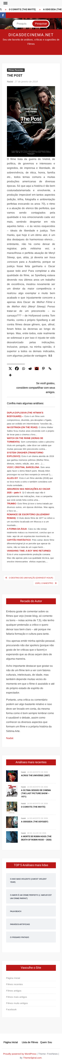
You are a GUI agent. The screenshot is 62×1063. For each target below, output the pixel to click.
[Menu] (5, 3)
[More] (10, 375)
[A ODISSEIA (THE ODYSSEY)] (12, 822)
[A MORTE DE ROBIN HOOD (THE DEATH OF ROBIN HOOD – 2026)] (12, 837)
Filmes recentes (14, 984)
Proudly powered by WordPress (19, 1053)
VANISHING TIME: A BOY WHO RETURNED (29, 550)
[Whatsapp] (23, 368)
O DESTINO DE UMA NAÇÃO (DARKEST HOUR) (31, 578)
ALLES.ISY (12, 478)
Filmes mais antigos (16, 997)
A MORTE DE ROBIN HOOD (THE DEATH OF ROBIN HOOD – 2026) (36, 838)
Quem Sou (46, 1042)
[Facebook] (17, 368)
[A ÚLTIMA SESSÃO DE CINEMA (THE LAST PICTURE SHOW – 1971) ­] (12, 790)
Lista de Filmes (30, 1042)
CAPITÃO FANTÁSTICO (19, 540)
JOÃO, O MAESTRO (44, 583)
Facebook (11, 1009)
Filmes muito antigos (17, 1003)
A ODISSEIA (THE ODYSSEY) (34, 821)
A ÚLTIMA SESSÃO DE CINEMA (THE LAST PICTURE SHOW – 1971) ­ (36, 793)
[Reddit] (30, 368)
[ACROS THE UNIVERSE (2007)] (12, 775)
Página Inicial (13, 978)
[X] (10, 368)
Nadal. (10, 738)
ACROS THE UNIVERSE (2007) (35, 775)
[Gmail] (37, 368)
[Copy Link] (50, 368)
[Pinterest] (43, 368)
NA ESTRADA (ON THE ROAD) (22, 427)
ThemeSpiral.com (32, 1057)
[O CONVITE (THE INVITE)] (12, 807)
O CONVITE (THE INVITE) (20, 9)
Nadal (10, 81)
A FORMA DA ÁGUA (17, 529)
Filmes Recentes (15, 70)
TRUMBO (11, 503)
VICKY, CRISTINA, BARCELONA (23, 467)
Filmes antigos (13, 990)
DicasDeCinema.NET (31, 35)
